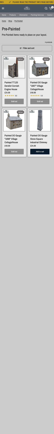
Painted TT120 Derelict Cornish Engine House (12, 86)
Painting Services (37, 15)
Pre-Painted (18, 21)
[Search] (46, 8)
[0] (50, 8)
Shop (10, 21)
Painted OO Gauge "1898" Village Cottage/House (13, 139)
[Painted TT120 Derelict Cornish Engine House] (14, 67)
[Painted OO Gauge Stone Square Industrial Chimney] (40, 120)
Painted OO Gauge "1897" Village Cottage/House (38, 86)
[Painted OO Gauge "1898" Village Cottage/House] (14, 120)
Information (23, 15)
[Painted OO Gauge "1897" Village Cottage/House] (40, 67)
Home (4, 15)
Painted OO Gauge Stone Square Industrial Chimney (38, 139)
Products (12, 15)
